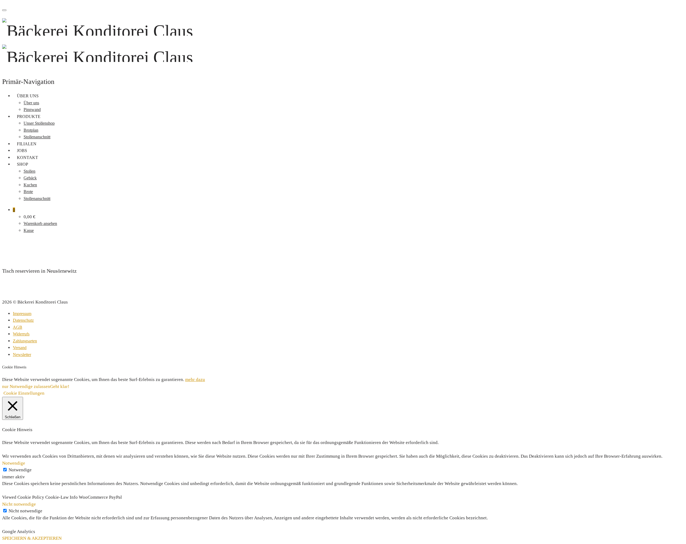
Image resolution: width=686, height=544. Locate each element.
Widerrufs (21, 334)
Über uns (28, 96)
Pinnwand (32, 109)
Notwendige (20, 469)
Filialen (26, 144)
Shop (22, 164)
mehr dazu (195, 379)
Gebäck (30, 178)
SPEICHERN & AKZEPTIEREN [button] (32, 538)
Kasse (29, 230)
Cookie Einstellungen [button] (23, 393)
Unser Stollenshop (39, 123)
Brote (28, 191)
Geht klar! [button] (59, 386)
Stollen (29, 171)
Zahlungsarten (25, 341)
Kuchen (30, 185)
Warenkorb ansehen (40, 223)
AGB (17, 327)
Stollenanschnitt (37, 137)
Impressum (22, 313)
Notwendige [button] (13, 463)
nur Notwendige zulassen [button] (26, 386)
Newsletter (22, 354)
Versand (20, 347)
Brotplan (31, 130)
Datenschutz (23, 320)
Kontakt (27, 157)
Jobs (22, 150)
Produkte (28, 116)
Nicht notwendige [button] (19, 504)
